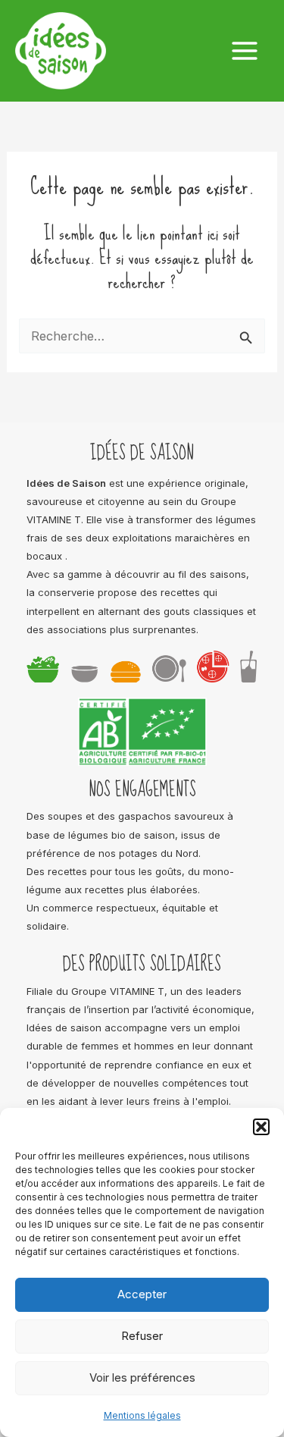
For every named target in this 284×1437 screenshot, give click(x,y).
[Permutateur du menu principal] (244, 51)
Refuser (142, 1336)
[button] (261, 1126)
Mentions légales (142, 1415)
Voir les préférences (142, 1377)
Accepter (142, 1294)
